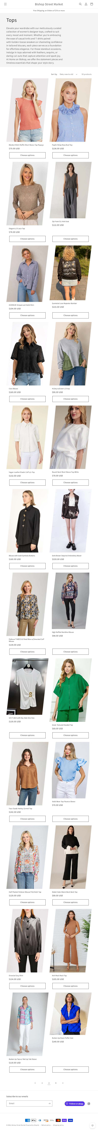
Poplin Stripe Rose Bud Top (62, 145)
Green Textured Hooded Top (62, 725)
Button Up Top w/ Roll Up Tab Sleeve (23, 1059)
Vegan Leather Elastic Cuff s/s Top (22, 472)
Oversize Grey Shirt (16, 976)
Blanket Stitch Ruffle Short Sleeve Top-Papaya (26, 145)
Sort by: (54, 74)
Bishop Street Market (19, 1125)
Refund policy (46, 1125)
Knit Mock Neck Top (59, 976)
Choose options (27, 155)
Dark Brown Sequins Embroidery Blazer (67, 556)
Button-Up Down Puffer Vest (62, 1038)
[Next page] (63, 1083)
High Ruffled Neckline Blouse (63, 632)
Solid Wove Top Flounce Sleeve (63, 802)
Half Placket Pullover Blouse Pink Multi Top (25, 892)
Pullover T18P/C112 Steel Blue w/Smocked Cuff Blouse (26, 640)
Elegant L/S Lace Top (17, 229)
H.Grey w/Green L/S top (61, 389)
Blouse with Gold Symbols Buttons (22, 556)
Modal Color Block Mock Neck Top (64, 892)
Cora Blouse (13, 389)
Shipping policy (58, 1125)
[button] (5, 4)
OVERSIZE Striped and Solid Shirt (21, 305)
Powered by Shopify (32, 1125)
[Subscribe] (49, 1103)
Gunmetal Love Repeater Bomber (64, 303)
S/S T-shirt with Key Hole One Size (21, 718)
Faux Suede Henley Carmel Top (20, 808)
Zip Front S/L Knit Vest (60, 221)
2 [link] (49, 1083)
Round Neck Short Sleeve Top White (65, 472)
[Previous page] (35, 1083)
